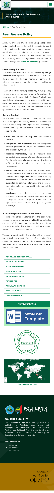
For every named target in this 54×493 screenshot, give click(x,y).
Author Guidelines (15, 262)
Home (6, 27)
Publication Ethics (15, 286)
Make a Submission (15, 266)
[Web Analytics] (21, 384)
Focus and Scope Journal (19, 257)
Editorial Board (14, 271)
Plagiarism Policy (15, 296)
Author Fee (11, 281)
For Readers (14, 447)
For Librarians (14, 450)
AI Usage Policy (13, 291)
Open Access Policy (15, 276)
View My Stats (31, 384)
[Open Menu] (50, 4)
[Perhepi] (27, 342)
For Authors (13, 445)
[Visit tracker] (27, 370)
